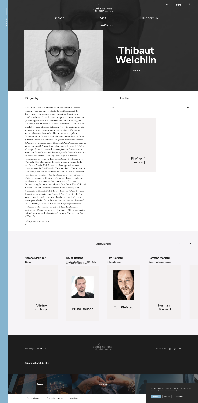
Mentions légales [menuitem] (33, 398)
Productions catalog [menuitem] (55, 398)
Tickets (177, 4)
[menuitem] (167, 4)
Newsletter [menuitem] (74, 398)
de (45, 349)
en (167, 5)
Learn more (179, 396)
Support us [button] (150, 18)
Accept (156, 396)
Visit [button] (103, 18)
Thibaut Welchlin (105, 25)
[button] (191, 4)
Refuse (167, 396)
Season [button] (59, 18)
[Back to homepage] (103, 8)
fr (38, 349)
